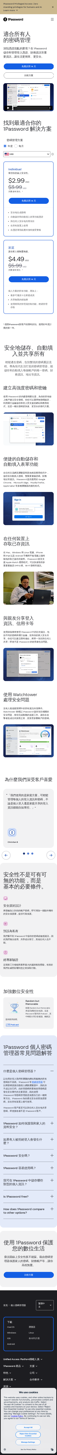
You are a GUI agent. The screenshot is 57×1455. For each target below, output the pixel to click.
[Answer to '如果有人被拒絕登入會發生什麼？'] (52, 1139)
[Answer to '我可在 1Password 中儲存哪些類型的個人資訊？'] (52, 1180)
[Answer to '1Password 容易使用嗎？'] (52, 1167)
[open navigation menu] (52, 19)
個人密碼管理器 (18, 1305)
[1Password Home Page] (13, 19)
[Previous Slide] (6, 855)
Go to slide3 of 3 (32, 854)
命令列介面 (34, 1338)
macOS (10, 1327)
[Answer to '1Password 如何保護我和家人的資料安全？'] (52, 1123)
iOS (9, 1338)
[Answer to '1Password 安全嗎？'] (52, 1155)
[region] (28, 1097)
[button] (26, 154)
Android (11, 1344)
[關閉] (53, 7)
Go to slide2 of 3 (28, 854)
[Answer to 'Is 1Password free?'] (52, 1196)
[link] (29, 66)
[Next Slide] (50, 855)
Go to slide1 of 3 (24, 854)
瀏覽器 (32, 1327)
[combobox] (26, 154)
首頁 (5, 1305)
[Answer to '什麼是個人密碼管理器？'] (52, 1071)
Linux (31, 1332)
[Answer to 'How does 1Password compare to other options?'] (52, 1209)
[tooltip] (52, 154)
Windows (11, 1332)
